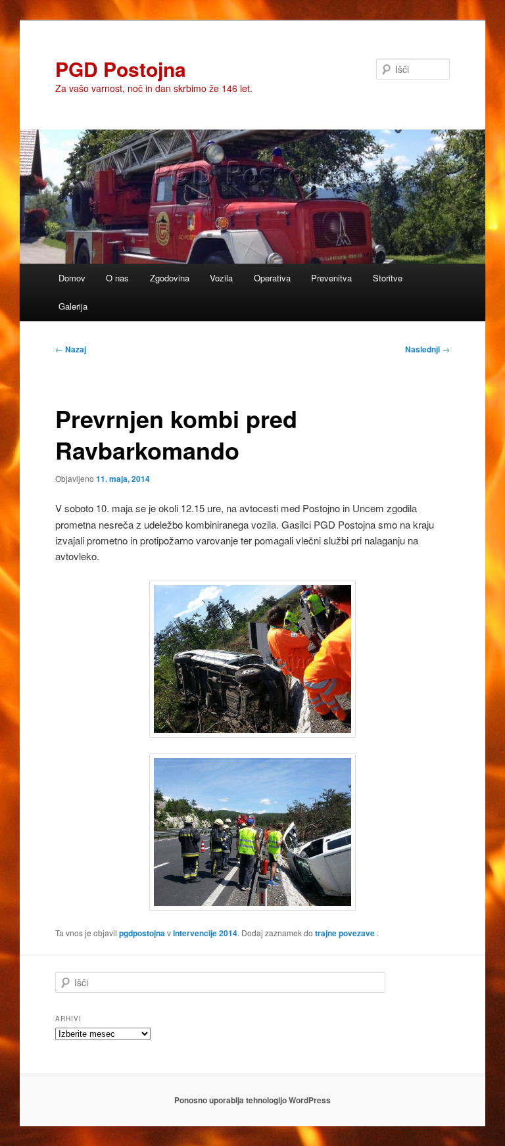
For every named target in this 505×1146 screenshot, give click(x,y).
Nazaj (70, 349)
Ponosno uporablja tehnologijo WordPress (252, 1100)
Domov (72, 278)
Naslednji (427, 349)
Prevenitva (331, 278)
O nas (117, 278)
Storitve (387, 278)
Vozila (221, 278)
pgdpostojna (142, 933)
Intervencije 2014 (205, 933)
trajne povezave (345, 933)
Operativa (272, 278)
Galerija (73, 306)
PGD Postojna (120, 69)
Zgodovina (169, 278)
